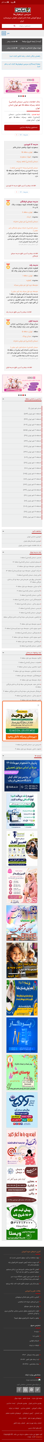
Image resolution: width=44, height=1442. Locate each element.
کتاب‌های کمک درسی (34, 1428)
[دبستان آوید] (22, 1110)
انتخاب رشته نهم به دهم (34, 1423)
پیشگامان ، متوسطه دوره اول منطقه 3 (28, 641)
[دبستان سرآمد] (22, 848)
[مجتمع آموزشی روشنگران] (22, 997)
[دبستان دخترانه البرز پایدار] (22, 885)
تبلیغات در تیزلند (34, 1345)
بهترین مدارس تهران (33, 536)
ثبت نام (4, 2)
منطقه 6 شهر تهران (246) (32, 441)
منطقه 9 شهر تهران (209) (32, 457)
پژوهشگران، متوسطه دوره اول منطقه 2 (28, 675)
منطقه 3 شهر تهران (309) (32, 424)
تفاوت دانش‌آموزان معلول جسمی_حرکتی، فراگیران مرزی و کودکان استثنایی (22, 1312)
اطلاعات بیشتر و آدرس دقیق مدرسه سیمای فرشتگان (24, 254)
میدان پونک (27, 336)
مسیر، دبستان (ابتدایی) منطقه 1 (30, 557)
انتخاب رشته (22, 1418)
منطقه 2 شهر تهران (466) (32, 419)
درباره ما (36, 1331)
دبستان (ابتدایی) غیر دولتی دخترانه (25, 221)
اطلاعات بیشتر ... (10, 41)
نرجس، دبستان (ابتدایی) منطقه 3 (29, 608)
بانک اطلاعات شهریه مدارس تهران (29, 545)
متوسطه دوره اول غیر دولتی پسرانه (26, 285)
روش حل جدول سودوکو (31, 1306)
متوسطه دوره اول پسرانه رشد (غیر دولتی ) (24, 291)
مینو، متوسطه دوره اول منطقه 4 (30, 624)
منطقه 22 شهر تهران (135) (31, 517)
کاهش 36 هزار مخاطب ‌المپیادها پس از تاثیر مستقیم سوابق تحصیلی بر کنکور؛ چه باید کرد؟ (22, 1270)
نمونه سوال (17, 1398)
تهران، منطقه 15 (26, 152)
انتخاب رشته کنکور (19, 1423)
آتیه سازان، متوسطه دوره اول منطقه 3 (28, 586)
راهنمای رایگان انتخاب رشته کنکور (25, 56)
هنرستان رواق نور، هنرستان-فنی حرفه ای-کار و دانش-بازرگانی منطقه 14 (24, 580)
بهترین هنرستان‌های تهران (32, 541)
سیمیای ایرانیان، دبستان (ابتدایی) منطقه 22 (26, 562)
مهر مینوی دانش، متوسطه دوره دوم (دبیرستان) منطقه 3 (22, 628)
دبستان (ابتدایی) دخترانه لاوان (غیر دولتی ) (24, 347)
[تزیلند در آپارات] (31, 1392)
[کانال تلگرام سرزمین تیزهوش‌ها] (37, 1392)
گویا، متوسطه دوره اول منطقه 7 (30, 658)
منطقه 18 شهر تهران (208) (31, 506)
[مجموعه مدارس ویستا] (22, 1222)
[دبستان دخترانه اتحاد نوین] (22, 1147)
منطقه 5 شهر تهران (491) (32, 435)
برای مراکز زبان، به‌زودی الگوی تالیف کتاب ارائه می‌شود (22, 1284)
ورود (12, 2)
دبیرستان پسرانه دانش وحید (22, 737)
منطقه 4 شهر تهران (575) (31, 430)
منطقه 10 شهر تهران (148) (32, 462)
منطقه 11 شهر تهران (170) (32, 468)
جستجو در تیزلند (24, 26)
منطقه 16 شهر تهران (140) (32, 495)
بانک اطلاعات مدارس (23, 114)
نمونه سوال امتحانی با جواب (30, 48)
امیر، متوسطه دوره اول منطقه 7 (30, 700)
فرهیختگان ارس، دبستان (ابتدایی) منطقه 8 (26, 599)
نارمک (29, 217)
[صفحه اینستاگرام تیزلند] (25, 1392)
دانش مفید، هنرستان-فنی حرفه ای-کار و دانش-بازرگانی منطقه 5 (23, 685)
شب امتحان (38, 1413)
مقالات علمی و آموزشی (32, 1291)
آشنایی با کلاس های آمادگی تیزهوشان (27, 1297)
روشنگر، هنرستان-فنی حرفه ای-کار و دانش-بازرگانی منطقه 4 (21, 691)
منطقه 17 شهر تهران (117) (32, 501)
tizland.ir (39, 1437)
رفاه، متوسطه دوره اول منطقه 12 (30, 680)
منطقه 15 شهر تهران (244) (31, 490)
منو (4, 33)
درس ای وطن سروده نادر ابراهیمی (28, 1302)
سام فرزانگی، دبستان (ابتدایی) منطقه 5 (27, 633)
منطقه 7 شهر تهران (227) (32, 446)
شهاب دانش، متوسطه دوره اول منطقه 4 (27, 749)
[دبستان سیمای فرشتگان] (22, 923)
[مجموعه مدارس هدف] (22, 960)
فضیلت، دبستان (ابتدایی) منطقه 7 (29, 662)
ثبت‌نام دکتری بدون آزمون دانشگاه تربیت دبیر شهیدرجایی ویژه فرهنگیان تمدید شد (25, 1277)
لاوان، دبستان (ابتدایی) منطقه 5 (30, 646)
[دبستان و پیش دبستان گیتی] (22, 85)
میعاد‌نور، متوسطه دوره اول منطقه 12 (28, 566)
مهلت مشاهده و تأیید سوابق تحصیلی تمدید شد (24, 1258)
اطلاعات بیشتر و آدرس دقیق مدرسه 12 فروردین (21, 185)
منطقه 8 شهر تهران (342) (32, 452)
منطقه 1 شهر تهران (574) (32, 414)
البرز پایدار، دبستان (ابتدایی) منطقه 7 (28, 575)
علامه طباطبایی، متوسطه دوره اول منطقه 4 (26, 671)
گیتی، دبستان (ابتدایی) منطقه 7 (30, 595)
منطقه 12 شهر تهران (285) (31, 473)
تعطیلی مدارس (25, 1408)
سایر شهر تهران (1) (34, 408)
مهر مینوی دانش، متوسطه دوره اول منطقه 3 (26, 637)
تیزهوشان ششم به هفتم (13, 1413)
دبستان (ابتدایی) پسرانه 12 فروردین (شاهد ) (24, 168)
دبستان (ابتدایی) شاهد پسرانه (27, 161)
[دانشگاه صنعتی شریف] (22, 775)
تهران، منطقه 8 (27, 212)
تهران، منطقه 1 (27, 275)
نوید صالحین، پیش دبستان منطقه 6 (28, 667)
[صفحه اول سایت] (22, 10)
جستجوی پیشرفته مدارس (28, 127)
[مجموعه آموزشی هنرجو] (22, 1184)
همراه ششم (26, 1398)
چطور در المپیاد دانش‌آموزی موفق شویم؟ (26, 1318)
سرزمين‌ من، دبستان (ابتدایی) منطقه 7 (28, 744)
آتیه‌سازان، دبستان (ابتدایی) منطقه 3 (28, 591)
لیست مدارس (11, 1403)
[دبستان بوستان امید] (22, 1072)
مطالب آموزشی (36, 1408)
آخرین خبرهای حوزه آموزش (31, 1251)
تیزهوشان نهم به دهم (34, 1418)
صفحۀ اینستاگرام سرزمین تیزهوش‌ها (22, 65)
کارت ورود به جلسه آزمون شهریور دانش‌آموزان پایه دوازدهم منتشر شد (23, 1263)
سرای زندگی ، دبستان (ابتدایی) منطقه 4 (27, 604)
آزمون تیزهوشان (28, 1413)
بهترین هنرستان (22, 1403)
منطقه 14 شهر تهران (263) (31, 484)
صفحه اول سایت (37, 1398)
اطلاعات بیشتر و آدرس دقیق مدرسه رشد (18, 312)
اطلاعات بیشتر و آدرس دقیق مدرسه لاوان (19, 367)
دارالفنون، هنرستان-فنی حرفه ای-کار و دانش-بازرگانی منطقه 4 (22, 618)
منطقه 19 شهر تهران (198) (32, 511)
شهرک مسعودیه (25, 157)
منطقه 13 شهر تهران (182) (32, 479)
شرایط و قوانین (34, 1341)
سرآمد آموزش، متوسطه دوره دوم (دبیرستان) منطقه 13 (23, 571)
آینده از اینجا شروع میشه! (31, 41)
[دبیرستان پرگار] (22, 1035)
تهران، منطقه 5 (27, 331)
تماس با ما (36, 1336)
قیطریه (28, 280)
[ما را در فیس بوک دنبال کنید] (19, 1392)
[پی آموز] (22, 811)
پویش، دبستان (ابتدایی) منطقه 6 (29, 612)
